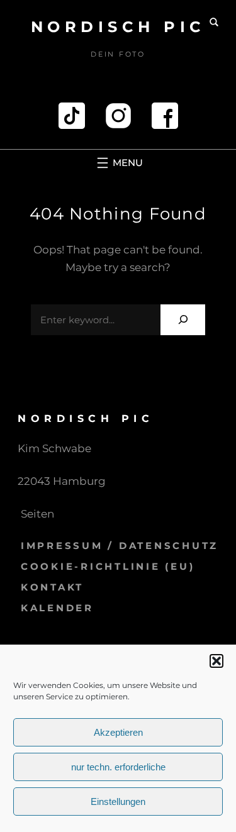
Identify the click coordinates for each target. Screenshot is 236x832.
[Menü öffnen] (118, 163)
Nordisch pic (118, 27)
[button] (216, 661)
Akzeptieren (118, 732)
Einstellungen (118, 801)
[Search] (182, 319)
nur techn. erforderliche (118, 767)
